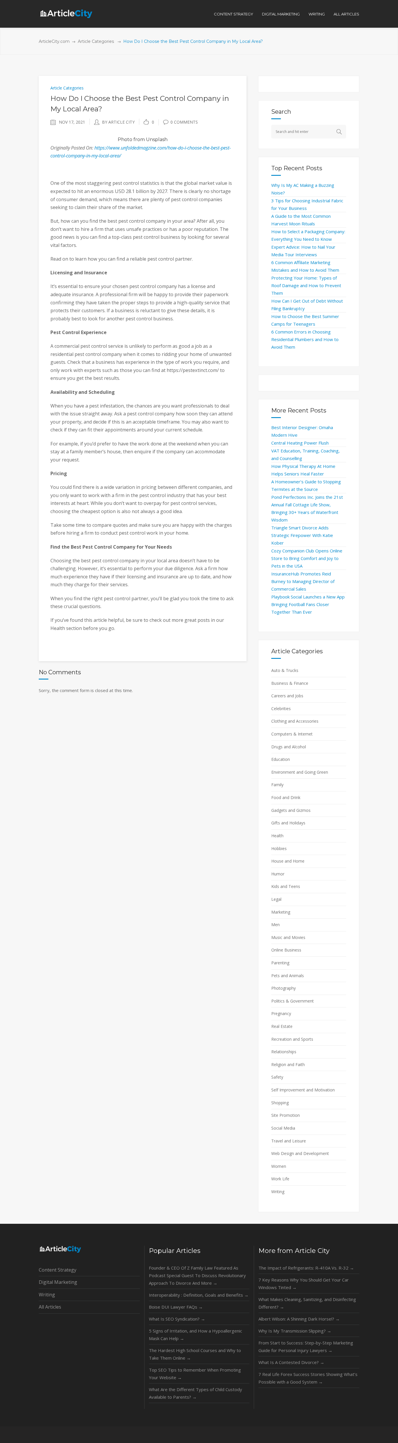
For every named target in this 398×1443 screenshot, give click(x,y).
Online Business (286, 950)
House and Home (287, 861)
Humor (277, 874)
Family (277, 784)
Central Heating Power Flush (300, 443)
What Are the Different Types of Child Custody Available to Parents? (195, 1393)
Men (275, 924)
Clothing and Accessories (294, 721)
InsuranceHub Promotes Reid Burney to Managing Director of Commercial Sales (302, 581)
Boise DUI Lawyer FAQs (176, 1307)
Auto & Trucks (284, 670)
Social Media (283, 1128)
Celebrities (281, 708)
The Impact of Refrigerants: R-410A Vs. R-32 (306, 1268)
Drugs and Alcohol (288, 746)
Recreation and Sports (292, 1039)
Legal (276, 899)
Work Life (280, 1179)
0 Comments (184, 122)
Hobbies (279, 848)
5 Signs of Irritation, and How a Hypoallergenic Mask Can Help (195, 1334)
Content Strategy (57, 1270)
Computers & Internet (292, 734)
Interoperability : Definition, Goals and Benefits (199, 1295)
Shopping (280, 1102)
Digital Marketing (58, 1282)
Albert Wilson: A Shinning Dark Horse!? (299, 1319)
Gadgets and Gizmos (291, 810)
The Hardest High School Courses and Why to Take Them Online (195, 1354)
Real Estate (282, 1026)
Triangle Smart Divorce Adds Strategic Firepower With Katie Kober (302, 535)
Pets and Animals (287, 975)
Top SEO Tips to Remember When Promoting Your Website (195, 1373)
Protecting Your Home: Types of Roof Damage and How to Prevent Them (306, 285)
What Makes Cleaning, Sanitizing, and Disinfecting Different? (307, 1303)
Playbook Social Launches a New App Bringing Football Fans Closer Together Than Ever (308, 604)
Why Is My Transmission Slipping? (294, 1331)
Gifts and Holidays (288, 823)
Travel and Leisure (288, 1141)
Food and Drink (285, 797)
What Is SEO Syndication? (177, 1319)
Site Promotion (285, 1115)
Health (277, 835)
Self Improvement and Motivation (303, 1090)
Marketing (280, 912)
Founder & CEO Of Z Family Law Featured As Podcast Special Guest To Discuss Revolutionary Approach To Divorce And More (197, 1275)
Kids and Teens (285, 886)
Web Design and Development (300, 1153)
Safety (277, 1077)
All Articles (50, 1307)
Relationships (283, 1051)
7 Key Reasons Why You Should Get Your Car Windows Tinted (303, 1283)
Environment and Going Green (299, 772)
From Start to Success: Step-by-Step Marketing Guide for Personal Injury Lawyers (305, 1346)
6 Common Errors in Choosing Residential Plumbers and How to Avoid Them (305, 339)
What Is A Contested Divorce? (291, 1362)
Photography (283, 988)
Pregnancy (281, 1013)
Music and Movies (288, 937)
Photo (125, 139)
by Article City (118, 122)
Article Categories (96, 41)
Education (280, 759)
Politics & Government (292, 1001)
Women (278, 1166)
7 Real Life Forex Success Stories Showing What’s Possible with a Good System (308, 1378)
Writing (277, 1191)
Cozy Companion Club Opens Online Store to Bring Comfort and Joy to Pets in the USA (306, 558)
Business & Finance (289, 683)
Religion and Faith (288, 1064)
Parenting (280, 962)
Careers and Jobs (287, 695)
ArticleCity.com (54, 41)
